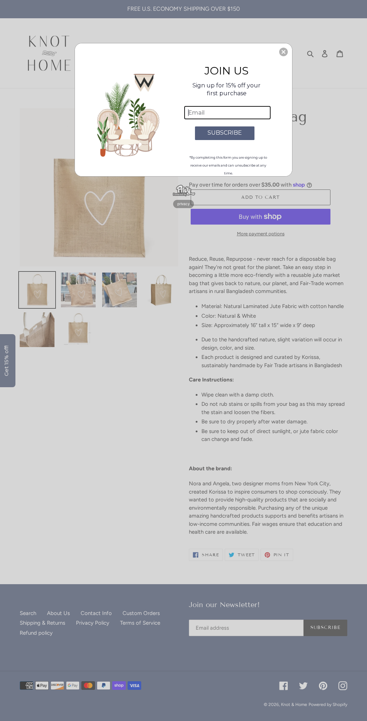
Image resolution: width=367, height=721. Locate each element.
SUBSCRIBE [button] (225, 132)
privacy (183, 203)
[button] (283, 52)
